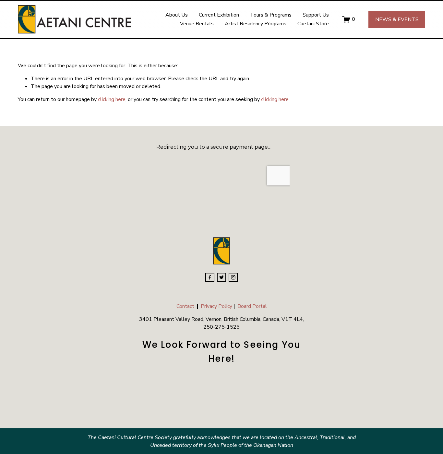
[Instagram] (233, 277)
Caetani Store (313, 23)
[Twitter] (221, 277)
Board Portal (252, 306)
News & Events (397, 19)
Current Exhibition (219, 15)
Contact (185, 306)
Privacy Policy (216, 306)
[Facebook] (209, 277)
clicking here (112, 99)
